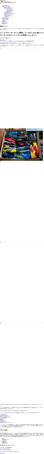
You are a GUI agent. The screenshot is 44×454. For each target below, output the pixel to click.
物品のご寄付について (8, 7)
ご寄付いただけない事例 (9, 13)
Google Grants (20, 433)
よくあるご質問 (5, 19)
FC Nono (26, 45)
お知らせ (4, 20)
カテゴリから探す (9, 10)
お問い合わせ (4, 23)
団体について (4, 21)
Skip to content (2, 0)
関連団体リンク (5, 442)
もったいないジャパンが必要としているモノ (16, 412)
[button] (3, 414)
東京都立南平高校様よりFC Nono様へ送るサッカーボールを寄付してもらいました (16, 43)
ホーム (1, 28)
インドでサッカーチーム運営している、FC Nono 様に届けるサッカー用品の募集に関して (17, 41)
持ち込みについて (7, 14)
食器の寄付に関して (8, 12)
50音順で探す (9, 11)
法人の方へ (6, 16)
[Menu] (0, 3)
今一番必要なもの (5, 5)
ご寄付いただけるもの (6, 6)
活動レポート (4, 22)
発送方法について (5, 18)
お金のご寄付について (8, 15)
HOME (3, 438)
